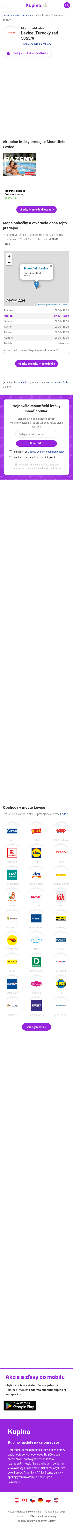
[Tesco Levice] (61, 854)
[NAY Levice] (36, 941)
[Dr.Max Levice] (36, 897)
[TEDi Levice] (61, 985)
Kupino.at (17, 1501)
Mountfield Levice (36, 268)
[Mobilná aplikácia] (20, 1406)
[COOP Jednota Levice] (61, 832)
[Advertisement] (36, 99)
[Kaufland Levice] (12, 854)
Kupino (6, 15)
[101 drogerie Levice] (12, 876)
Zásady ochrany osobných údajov (46, 451)
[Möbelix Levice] (61, 941)
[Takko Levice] (12, 963)
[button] (27, 53)
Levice (25, 15)
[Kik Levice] (61, 897)
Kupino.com (56, 1501)
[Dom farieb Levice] (61, 1007)
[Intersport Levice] (61, 963)
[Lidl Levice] (36, 854)
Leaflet (43, 304)
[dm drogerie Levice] (36, 876)
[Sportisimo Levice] (12, 985)
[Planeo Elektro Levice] (36, 919)
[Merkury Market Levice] (61, 876)
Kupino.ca (25, 1501)
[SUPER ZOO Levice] (12, 941)
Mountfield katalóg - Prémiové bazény (19, 177)
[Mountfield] (10, 34)
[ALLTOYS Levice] (12, 1007)
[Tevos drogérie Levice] (36, 1007)
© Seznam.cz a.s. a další (57, 304)
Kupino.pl (48, 1501)
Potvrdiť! (35, 443)
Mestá (16, 15)
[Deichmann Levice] (36, 963)
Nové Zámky (62, 382)
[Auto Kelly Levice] (61, 919)
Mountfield (21, 382)
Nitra (51, 382)
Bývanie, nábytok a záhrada (36, 43)
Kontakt (21, 1516)
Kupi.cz (32, 1501)
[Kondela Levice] (36, 985)
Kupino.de (40, 1501)
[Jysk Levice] (12, 832)
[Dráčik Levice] (12, 897)
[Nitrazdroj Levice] (12, 919)
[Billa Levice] (36, 832)
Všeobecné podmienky (43, 1516)
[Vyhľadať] (67, 5)
